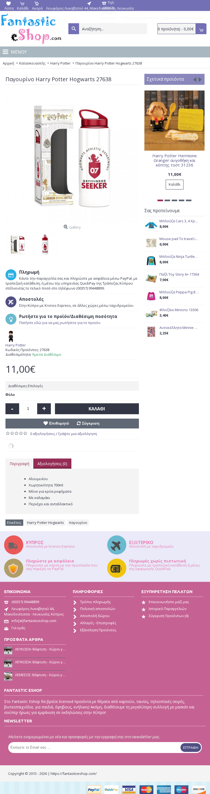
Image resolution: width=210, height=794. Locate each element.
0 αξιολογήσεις (42, 433)
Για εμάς (18, 627)
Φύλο (10, 395)
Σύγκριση (91, 423)
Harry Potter (15, 345)
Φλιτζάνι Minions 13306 (178, 310)
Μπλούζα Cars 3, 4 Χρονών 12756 (179, 221)
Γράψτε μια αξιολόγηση (77, 433)
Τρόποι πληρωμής (95, 601)
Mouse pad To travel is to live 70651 (179, 239)
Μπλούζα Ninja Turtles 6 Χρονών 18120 (179, 256)
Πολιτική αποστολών (97, 608)
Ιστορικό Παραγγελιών (167, 608)
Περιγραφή (19, 463)
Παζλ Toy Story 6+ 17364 (179, 274)
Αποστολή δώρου (95, 615)
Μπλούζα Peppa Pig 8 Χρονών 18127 (179, 292)
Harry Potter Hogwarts (45, 522)
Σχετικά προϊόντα (165, 79)
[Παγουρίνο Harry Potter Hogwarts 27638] (19, 243)
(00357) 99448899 (25, 601)
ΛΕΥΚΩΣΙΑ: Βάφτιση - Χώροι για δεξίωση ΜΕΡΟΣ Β (40, 649)
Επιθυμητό (59, 423)
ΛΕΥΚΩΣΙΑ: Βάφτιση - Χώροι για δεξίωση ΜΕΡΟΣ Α (40, 661)
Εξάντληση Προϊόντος (98, 629)
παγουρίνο (78, 522)
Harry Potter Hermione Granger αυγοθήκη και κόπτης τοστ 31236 (174, 160)
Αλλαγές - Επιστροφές (98, 622)
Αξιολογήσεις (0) (52, 463)
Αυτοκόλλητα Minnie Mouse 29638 (179, 327)
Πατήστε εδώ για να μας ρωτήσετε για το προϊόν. (60, 322)
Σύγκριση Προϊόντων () (168, 615)
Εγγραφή (190, 747)
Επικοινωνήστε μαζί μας (169, 601)
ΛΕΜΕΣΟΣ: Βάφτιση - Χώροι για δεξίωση (40, 674)
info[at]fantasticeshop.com (33, 620)
